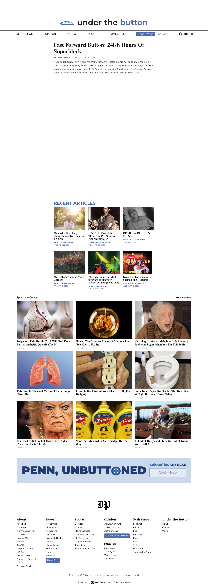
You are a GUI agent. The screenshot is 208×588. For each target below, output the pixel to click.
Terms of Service (25, 566)
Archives (21, 534)
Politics (49, 541)
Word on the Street (142, 552)
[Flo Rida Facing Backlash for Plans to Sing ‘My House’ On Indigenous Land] (104, 262)
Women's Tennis (83, 541)
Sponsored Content (26, 559)
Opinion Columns (112, 524)
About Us (21, 524)
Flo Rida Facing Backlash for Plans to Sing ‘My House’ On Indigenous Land (103, 279)
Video (72, 34)
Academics (51, 524)
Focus (136, 527)
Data (48, 552)
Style (135, 545)
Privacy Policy (23, 555)
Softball (78, 527)
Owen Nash (104, 242)
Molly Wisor (139, 240)
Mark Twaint (67, 242)
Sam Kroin (100, 286)
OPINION (92, 242)
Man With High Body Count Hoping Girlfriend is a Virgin (69, 236)
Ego (135, 531)
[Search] (18, 34)
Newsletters (145, 34)
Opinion (50, 34)
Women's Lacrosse (84, 534)
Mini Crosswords (112, 555)
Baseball (79, 524)
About (92, 34)
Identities (50, 534)
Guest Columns (111, 527)
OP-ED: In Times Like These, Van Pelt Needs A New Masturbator (101, 236)
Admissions (51, 531)
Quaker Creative (25, 548)
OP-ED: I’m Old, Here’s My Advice (136, 234)
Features (137, 524)
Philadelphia (52, 545)
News (29, 34)
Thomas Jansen (62, 57)
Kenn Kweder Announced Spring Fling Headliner (137, 278)
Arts (135, 541)
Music (136, 538)
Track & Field (81, 545)
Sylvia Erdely (137, 283)
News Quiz (109, 551)
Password (109, 558)
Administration (53, 527)
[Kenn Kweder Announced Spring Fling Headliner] (138, 262)
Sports (80, 519)
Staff (19, 562)
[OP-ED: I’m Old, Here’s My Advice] (138, 219)
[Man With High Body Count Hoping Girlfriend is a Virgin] (69, 219)
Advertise (21, 527)
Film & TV (137, 534)
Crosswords (109, 548)
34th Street (142, 519)
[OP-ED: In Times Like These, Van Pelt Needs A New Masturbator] (104, 219)
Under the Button (176, 519)
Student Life (52, 548)
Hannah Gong (68, 283)
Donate (162, 34)
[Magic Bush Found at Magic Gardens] (69, 262)
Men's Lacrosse (82, 531)
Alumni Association (26, 531)
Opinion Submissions (117, 535)
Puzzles (110, 543)
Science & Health (54, 538)
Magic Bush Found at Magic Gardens (69, 278)
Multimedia (138, 548)
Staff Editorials (111, 531)
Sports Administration (85, 548)
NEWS (56, 242)
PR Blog (21, 552)
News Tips (52, 560)
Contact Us (117, 34)
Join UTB (21, 545)
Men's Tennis (81, 538)
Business (50, 555)
